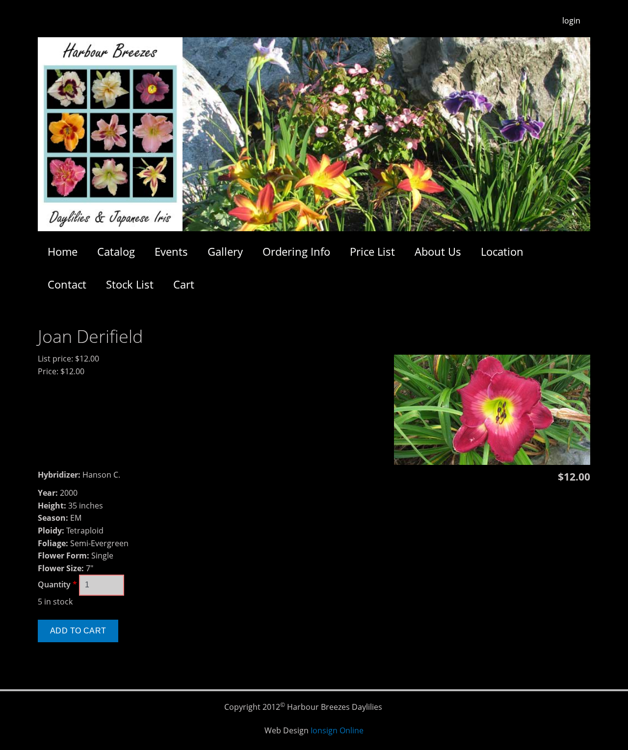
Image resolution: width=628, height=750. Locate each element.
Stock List (130, 284)
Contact (67, 284)
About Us (438, 251)
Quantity (57, 584)
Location (502, 251)
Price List (372, 251)
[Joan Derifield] (492, 462)
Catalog (116, 251)
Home (63, 251)
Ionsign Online (337, 730)
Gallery (225, 251)
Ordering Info (296, 251)
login (571, 20)
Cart (183, 284)
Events (171, 251)
